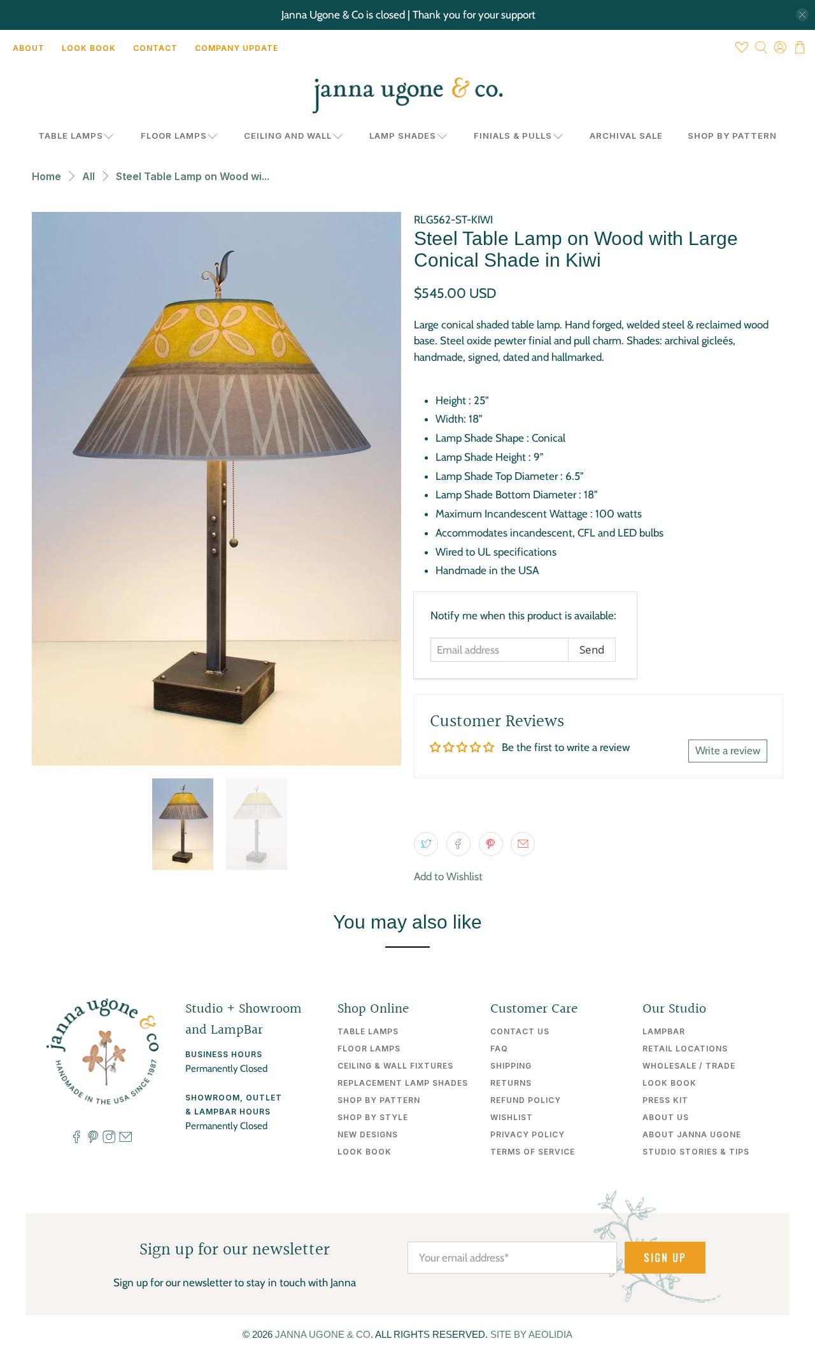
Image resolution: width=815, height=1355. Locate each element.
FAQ (499, 1048)
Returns (511, 1083)
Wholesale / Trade (688, 1066)
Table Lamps (70, 135)
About (29, 48)
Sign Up (665, 1257)
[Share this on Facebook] (458, 844)
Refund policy (525, 1100)
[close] (802, 14)
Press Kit (665, 1100)
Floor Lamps (174, 135)
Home (46, 176)
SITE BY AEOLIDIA (531, 1334)
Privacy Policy (527, 1134)
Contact (155, 48)
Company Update (236, 48)
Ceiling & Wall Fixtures (395, 1066)
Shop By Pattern (732, 135)
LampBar (663, 1031)
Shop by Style (372, 1117)
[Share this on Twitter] (426, 844)
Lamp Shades (402, 135)
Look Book (89, 48)
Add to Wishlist (448, 876)
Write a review (727, 750)
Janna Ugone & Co (323, 1334)
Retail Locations (685, 1048)
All (88, 176)
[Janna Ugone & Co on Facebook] (76, 1140)
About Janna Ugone (691, 1134)
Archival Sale (626, 135)
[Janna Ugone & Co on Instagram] (109, 1140)
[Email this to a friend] (523, 844)
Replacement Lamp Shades (402, 1083)
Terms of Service (532, 1151)
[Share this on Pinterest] (491, 844)
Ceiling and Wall (288, 135)
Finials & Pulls (513, 135)
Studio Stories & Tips (695, 1151)
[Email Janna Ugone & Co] (125, 1140)
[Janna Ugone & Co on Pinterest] (93, 1140)
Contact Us (519, 1031)
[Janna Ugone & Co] (407, 95)
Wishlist (511, 1117)
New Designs (367, 1134)
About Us (665, 1117)
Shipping (511, 1066)
